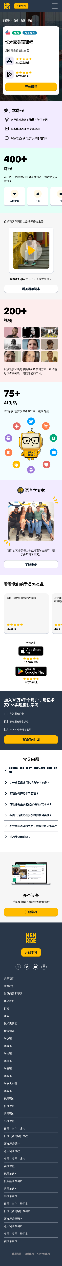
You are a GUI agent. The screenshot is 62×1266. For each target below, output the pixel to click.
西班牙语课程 (12, 1143)
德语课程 (9, 1098)
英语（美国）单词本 (16, 1233)
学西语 (8, 1076)
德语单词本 (10, 1173)
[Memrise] (7, 6)
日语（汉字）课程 (14, 1128)
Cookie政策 (43, 1253)
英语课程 (9, 1166)
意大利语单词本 (13, 1226)
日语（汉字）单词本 (16, 1203)
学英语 (6, 20)
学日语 (8, 1068)
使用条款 (16, 1253)
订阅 (6, 1008)
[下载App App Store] (31, 651)
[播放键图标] (31, 250)
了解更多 (31, 564)
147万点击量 (31, 682)
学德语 (8, 1038)
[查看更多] (55, 6)
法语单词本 (10, 1188)
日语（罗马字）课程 (16, 1136)
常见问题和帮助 (13, 993)
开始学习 (21, 5)
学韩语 (8, 1061)
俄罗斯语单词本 (13, 1181)
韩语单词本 (10, 1196)
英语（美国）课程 (14, 1158)
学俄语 (8, 1046)
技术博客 (9, 1031)
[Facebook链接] (18, 967)
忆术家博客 (10, 1023)
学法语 (8, 1053)
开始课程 (31, 87)
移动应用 (9, 1001)
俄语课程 (9, 1106)
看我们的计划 (31, 739)
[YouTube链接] (35, 967)
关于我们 (9, 978)
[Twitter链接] (26, 967)
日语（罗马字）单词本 (17, 1211)
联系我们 (9, 986)
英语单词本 (10, 1241)
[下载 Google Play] (31, 671)
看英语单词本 (31, 289)
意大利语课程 (12, 1151)
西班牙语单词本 (13, 1218)
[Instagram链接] (44, 967)
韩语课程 (9, 1121)
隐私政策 (29, 1253)
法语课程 (9, 1113)
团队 (6, 1016)
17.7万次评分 (31, 662)
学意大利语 (10, 1083)
